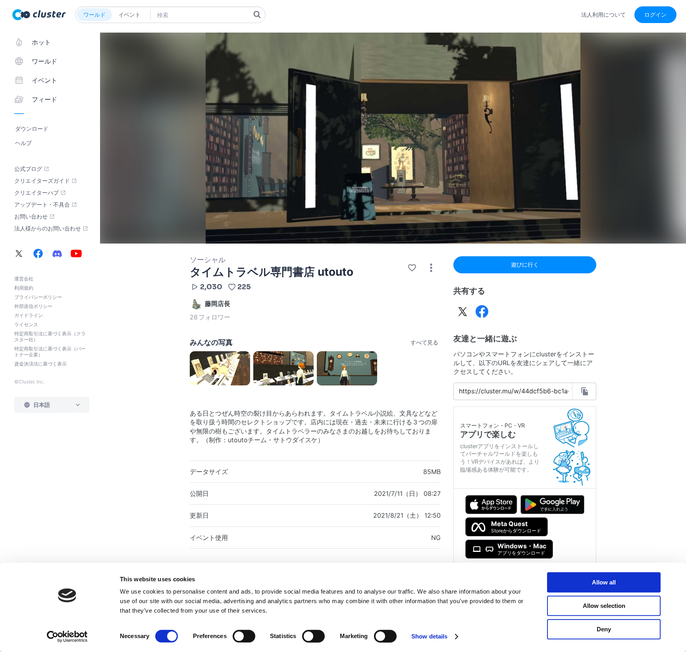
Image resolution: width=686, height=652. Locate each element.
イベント (129, 14)
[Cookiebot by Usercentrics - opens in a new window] (67, 636)
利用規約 (23, 288)
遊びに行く (525, 264)
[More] (431, 267)
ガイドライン (28, 315)
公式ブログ (28, 169)
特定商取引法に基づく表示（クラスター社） (50, 336)
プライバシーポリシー (38, 297)
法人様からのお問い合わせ (47, 228)
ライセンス (26, 324)
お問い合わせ (31, 216)
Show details (429, 636)
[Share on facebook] (482, 311)
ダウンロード (31, 128)
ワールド (94, 14)
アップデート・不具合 (42, 204)
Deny (604, 629)
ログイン (655, 14)
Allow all (604, 582)
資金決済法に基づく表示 (40, 364)
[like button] (412, 267)
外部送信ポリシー (33, 306)
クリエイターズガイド (42, 181)
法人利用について (603, 14)
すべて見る (424, 342)
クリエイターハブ (36, 192)
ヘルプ (23, 142)
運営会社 (23, 279)
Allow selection (604, 605)
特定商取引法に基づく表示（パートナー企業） (50, 352)
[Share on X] (462, 311)
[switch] (244, 636)
